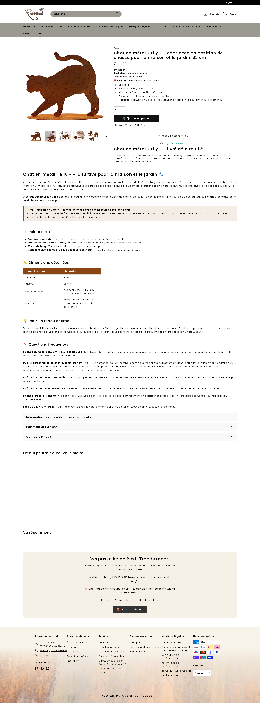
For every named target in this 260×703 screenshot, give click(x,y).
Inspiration (73, 660)
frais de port (133, 73)
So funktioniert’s (152, 80)
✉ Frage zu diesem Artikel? (173, 135)
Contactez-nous (38, 436)
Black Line (47, 26)
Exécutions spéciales (79, 656)
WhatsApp (98, 366)
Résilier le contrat (172, 675)
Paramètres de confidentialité (170, 664)
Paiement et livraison (42, 427)
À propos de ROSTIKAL (79, 642)
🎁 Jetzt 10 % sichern (130, 609)
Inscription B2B (138, 642)
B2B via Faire (137, 651)
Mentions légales (172, 642)
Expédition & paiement (111, 651)
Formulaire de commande (145, 646)
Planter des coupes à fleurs (111, 670)
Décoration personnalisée (74, 26)
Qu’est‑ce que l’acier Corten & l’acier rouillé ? (112, 662)
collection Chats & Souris (187, 331)
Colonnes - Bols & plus (109, 26)
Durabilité (72, 651)
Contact (103, 642)
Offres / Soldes (32, 33)
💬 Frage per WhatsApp (173, 143)
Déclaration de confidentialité (170, 656)
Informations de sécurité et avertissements (58, 417)
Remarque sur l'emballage (177, 670)
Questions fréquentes (111, 656)
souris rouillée (54, 331)
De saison (29, 26)
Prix (116, 65)
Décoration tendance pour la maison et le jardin (192, 26)
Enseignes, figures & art (143, 26)
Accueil (118, 48)
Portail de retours (108, 646)
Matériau (72, 646)
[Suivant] (105, 136)
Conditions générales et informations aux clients (176, 648)
